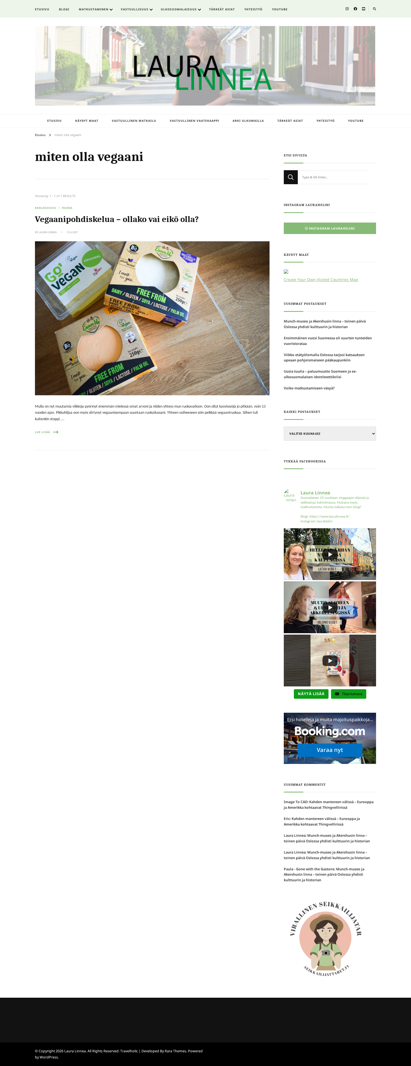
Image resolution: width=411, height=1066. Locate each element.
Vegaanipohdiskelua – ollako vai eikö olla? (117, 219)
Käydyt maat (86, 121)
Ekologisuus (45, 208)
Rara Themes (175, 1051)
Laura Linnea (48, 232)
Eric (287, 818)
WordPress (49, 1057)
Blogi (64, 9)
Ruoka (67, 208)
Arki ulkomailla (248, 121)
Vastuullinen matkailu (134, 121)
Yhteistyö (253, 9)
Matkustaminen (93, 9)
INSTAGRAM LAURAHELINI (332, 228)
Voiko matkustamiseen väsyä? (309, 388)
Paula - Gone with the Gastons (309, 869)
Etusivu (42, 9)
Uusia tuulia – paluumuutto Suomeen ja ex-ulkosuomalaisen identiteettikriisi (320, 374)
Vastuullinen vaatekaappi (194, 121)
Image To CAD (296, 802)
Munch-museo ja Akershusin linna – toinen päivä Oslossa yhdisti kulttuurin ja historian (325, 324)
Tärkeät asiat (222, 9)
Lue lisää (42, 432)
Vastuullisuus (134, 9)
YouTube (280, 9)
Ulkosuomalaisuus (179, 9)
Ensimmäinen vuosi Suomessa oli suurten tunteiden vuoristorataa (328, 341)
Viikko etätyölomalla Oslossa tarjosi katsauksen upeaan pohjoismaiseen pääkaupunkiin (324, 357)
